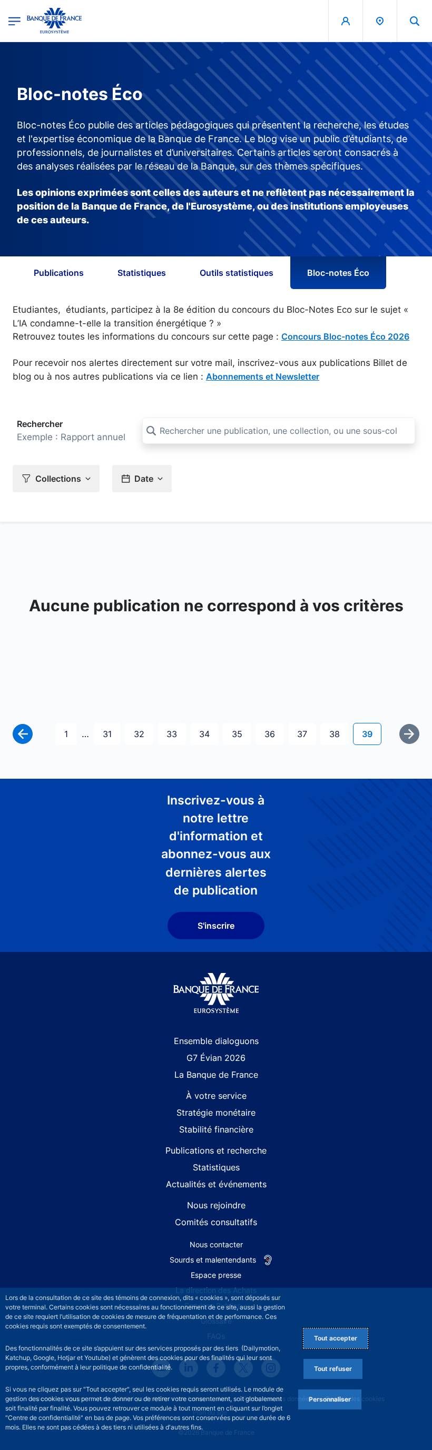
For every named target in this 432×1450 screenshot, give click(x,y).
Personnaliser (330, 1399)
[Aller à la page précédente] (23, 734)
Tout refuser (333, 1369)
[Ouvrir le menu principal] (14, 20)
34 (209, 733)
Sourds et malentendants (213, 1259)
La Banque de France (216, 1074)
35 (241, 733)
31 (111, 733)
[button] (414, 21)
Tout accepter (335, 1338)
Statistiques (141, 272)
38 (339, 733)
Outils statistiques (236, 272)
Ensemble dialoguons (216, 1041)
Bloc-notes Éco (338, 272)
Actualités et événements (216, 1184)
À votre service (216, 1095)
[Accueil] (216, 993)
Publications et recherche (216, 1150)
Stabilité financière (216, 1129)
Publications (59, 272)
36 (274, 733)
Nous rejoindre (216, 1205)
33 (176, 733)
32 (143, 733)
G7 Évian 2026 (216, 1057)
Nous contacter (216, 1244)
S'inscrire (216, 925)
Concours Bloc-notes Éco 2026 (345, 336)
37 (306, 733)
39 (371, 733)
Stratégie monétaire (216, 1112)
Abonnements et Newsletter (262, 376)
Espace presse (216, 1274)
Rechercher (40, 424)
